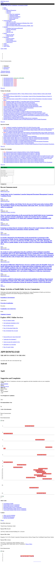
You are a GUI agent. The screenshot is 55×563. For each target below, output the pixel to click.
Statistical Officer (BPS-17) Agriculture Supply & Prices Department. (20, 104)
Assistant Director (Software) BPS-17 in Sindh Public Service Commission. (20, 118)
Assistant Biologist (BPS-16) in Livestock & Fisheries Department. (18, 107)
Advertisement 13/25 (10, 83)
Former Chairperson (13, 18)
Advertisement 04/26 (13, 78)
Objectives (8, 11)
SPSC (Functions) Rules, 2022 (13, 24)
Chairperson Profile (13, 15)
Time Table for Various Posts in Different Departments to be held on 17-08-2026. (21, 153)
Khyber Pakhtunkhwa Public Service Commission (14, 508)
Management (12, 19)
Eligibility (5, 27)
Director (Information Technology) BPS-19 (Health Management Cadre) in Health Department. (24, 119)
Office (9, 515)
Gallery (5, 43)
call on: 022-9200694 (5, 4)
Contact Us (6, 44)
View (2, 198)
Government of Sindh (8, 503)
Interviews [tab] (6, 66)
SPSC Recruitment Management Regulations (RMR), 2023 (19, 25)
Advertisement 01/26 (10, 81)
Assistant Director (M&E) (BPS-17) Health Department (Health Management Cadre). (22, 106)
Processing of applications (7, 303)
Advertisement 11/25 (10, 85)
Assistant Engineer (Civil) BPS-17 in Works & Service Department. (18, 142)
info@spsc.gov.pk (5, 1)
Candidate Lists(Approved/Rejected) (14, 28)
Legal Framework (7, 20)
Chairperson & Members (14, 16)
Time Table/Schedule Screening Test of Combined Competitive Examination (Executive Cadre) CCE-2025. (27, 158)
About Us (8, 12)
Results (5, 33)
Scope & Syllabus (10, 38)
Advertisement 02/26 (10, 80)
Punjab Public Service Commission (11, 506)
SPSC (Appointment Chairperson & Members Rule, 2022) (19, 23)
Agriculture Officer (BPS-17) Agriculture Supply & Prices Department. (20, 105)
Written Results (9, 36)
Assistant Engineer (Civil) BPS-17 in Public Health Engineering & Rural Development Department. (26, 141)
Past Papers (6, 68)
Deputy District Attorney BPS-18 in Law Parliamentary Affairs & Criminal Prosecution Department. (26, 137)
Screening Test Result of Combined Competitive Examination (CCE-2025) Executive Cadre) (24, 112)
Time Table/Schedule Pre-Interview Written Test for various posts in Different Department (23, 159)
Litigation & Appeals (6, 314)
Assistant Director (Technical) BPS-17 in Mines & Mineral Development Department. (22, 111)
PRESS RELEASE (5, 191)
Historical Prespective (11, 10)
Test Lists (8, 30)
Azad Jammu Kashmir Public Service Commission (14, 509)
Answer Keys (9, 42)
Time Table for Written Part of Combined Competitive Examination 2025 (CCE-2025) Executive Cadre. (28, 157)
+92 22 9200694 (4, 383)
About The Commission (14, 14)
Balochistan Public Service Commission (12, 507)
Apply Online (6, 46)
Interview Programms (11, 29)
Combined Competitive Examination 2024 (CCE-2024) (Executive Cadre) (21, 127)
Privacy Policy (29, 544)
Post (8, 518)
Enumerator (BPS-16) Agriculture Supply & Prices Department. (19, 102)
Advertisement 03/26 (10, 79)
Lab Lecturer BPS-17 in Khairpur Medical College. (15, 109)
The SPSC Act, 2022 (11, 21)
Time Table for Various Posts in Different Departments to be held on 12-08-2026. (21, 154)
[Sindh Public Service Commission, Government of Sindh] (14, 5)
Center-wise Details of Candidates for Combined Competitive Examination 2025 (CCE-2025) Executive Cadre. (28, 155)
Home (4, 7)
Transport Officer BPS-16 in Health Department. (14, 110)
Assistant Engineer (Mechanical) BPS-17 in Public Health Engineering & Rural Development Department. (28, 144)
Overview (5, 9)
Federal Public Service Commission (11, 504)
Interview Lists (9, 32)
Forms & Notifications (11, 41)
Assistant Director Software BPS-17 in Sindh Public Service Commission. (20, 136)
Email (9, 516)
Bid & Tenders (9, 39)
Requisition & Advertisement (8, 297)
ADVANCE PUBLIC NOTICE (8, 212)
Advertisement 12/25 (10, 84)
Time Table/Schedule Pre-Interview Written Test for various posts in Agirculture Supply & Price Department (27, 162)
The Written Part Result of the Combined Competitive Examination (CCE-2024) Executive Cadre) (25, 114)
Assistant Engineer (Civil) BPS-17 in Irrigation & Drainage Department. (19, 140)
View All (3, 88)
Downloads (6, 37)
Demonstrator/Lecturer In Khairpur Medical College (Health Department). (21, 152)
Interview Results (10, 34)
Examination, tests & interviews (8, 308)
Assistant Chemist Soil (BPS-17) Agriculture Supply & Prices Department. (21, 101)
